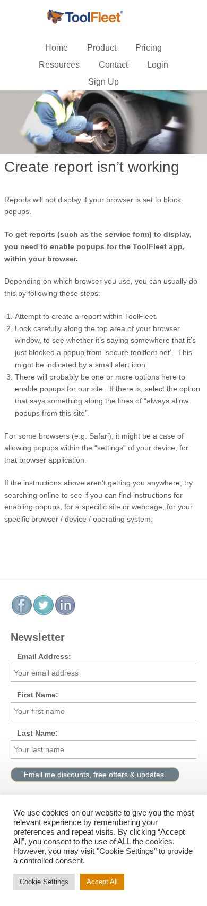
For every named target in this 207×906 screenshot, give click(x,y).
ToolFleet (103, 17)
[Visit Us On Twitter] (43, 613)
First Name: (37, 694)
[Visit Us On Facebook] (21, 613)
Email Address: (44, 656)
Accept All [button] (102, 882)
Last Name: (37, 733)
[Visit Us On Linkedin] (65, 613)
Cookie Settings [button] (44, 882)
